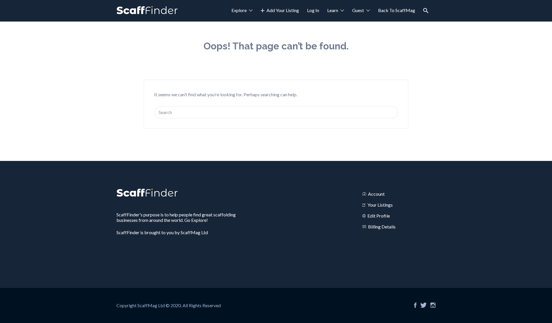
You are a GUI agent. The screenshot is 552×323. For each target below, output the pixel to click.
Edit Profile (378, 215)
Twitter (423, 305)
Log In (313, 10)
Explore (239, 10)
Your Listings (380, 204)
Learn (332, 10)
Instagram (433, 305)
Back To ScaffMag (396, 10)
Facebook (415, 305)
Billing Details (382, 226)
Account (376, 194)
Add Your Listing (283, 10)
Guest (358, 10)
